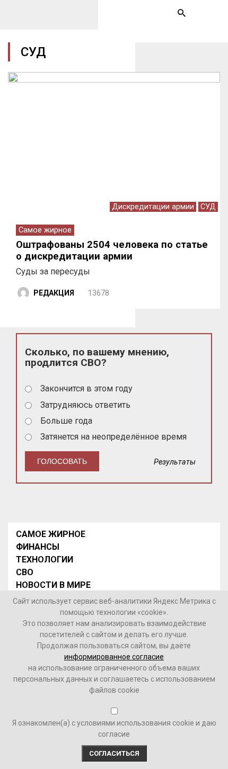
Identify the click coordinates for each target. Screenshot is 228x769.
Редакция (53, 293)
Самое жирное (45, 230)
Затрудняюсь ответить (85, 405)
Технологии (44, 560)
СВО (24, 572)
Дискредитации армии (153, 206)
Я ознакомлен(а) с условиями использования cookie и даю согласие (114, 728)
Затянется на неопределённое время (113, 437)
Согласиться (114, 753)
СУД (208, 206)
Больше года (66, 421)
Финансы (37, 547)
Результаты (175, 462)
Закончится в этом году (86, 388)
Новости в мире (53, 585)
